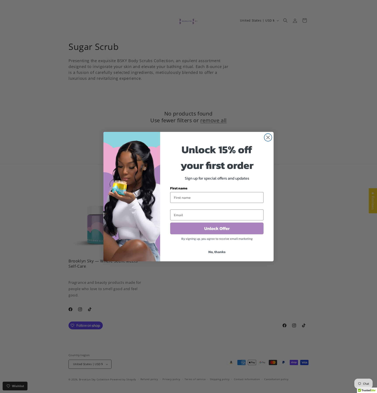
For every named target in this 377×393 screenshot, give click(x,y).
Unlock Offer (217, 228)
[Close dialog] (268, 137)
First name (178, 188)
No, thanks (217, 251)
